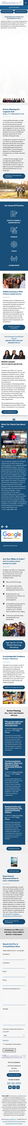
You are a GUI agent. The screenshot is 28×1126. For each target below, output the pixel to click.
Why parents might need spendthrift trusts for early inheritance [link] (14, 723)
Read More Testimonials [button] (10, 545)
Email (5, 971)
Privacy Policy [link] (17, 1121)
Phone (4, 980)
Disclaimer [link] (5, 1121)
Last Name (6, 963)
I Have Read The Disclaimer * (13, 1044)
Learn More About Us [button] (10, 412)
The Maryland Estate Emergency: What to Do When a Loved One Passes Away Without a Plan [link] (13, 765)
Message (5, 1009)
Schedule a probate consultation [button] (14, 327)
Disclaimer (6, 1040)
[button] (26, 3)
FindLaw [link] (20, 1123)
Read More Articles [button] (14, 848)
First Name (6, 954)
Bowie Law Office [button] (14, 1075)
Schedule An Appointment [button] (21, 11)
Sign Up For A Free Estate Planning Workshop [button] (14, 645)
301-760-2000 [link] (15, 7)
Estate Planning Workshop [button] (7, 11)
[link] (11, 3)
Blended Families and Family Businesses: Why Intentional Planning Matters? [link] (13, 809)
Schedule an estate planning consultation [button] (13, 176)
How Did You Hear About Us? (11, 989)
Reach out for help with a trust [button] (14, 687)
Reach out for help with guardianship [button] (12, 921)
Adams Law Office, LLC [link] (11, 1119)
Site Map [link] (11, 1121)
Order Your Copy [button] (14, 871)
